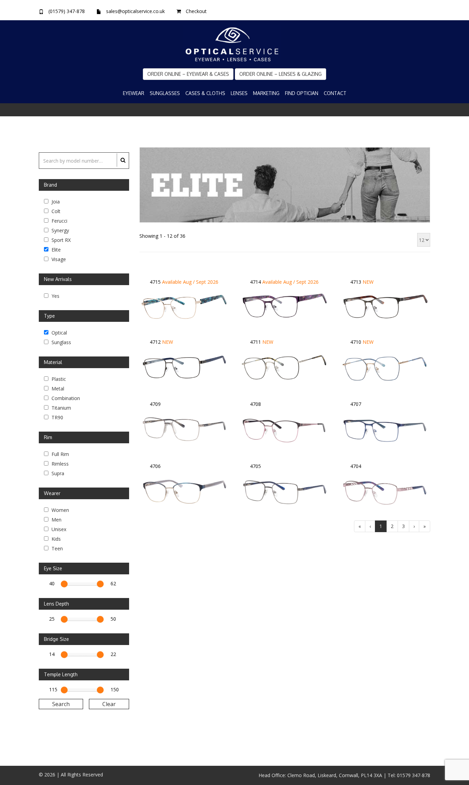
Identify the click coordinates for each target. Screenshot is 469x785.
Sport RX (60, 239)
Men (55, 519)
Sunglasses (165, 93)
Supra (57, 473)
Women (59, 509)
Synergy (59, 230)
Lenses (239, 93)
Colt (55, 210)
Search (61, 704)
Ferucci (58, 220)
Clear (109, 704)
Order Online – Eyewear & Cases (188, 74)
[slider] (64, 584)
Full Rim (59, 453)
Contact (335, 93)
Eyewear (133, 93)
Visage (58, 258)
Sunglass (60, 341)
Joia (55, 201)
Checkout (196, 11)
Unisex (58, 528)
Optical (58, 332)
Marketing (266, 93)
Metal (57, 388)
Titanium (60, 407)
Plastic (58, 378)
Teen (56, 548)
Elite (55, 249)
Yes (54, 295)
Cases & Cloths (205, 93)
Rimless (59, 463)
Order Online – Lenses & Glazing (280, 74)
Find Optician (301, 93)
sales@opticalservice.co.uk (135, 11)
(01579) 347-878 (66, 11)
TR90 (56, 417)
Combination (65, 397)
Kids (55, 538)
